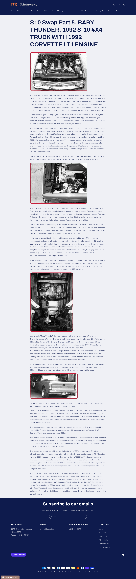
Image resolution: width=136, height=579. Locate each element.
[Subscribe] (84, 516)
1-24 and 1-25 (61, 256)
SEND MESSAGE (11, 577)
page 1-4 (101, 110)
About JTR (102, 533)
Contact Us (103, 536)
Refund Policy (104, 543)
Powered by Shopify (60, 571)
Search (101, 529)
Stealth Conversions (48, 571)
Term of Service (104, 547)
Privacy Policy (104, 540)
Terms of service (94, 572)
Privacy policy (83, 572)
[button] (20, 11)
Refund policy (72, 572)
